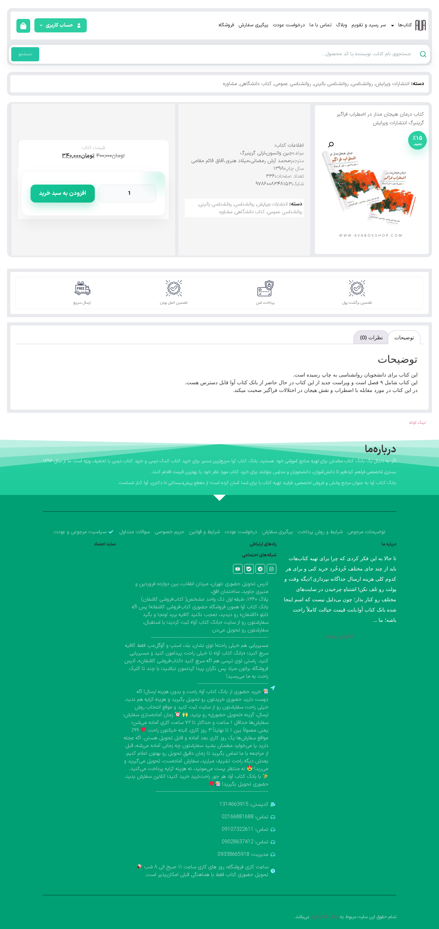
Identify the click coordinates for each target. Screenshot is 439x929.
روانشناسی (362, 84)
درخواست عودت (289, 25)
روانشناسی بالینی (331, 84)
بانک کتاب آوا (324, 917)
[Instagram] (271, 569)
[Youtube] (238, 569)
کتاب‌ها (405, 25)
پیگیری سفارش (253, 25)
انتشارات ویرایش (392, 84)
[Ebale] (249, 569)
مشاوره (230, 84)
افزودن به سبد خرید (62, 193)
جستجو (25, 54)
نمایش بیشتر (340, 636)
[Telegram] (260, 569)
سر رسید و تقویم (369, 25)
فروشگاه (226, 25)
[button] (60, 25)
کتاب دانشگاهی (256, 84)
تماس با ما (320, 25)
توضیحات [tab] (404, 337)
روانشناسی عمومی (292, 84)
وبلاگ (341, 25)
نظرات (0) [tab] (371, 337)
